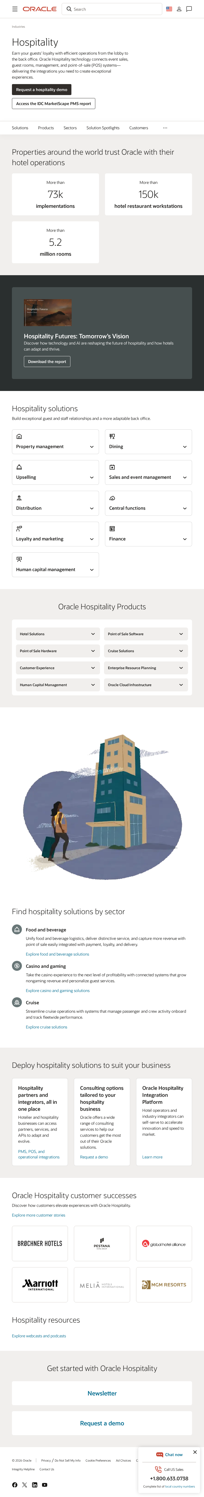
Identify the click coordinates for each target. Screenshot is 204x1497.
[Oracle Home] (40, 9)
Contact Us (47, 1469)
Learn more (152, 1156)
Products (46, 127)
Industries (18, 26)
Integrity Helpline (23, 1469)
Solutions (20, 127)
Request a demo (94, 1156)
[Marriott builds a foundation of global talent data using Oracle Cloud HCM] (40, 1285)
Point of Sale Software (126, 633)
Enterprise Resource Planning (132, 667)
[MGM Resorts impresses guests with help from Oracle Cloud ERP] (164, 1285)
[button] (15, 9)
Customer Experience (37, 667)
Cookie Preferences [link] (98, 1460)
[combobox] (112, 9)
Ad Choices (123, 1460)
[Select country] (169, 9)
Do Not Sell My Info (68, 1460)
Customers (138, 127)
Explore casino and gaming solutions (58, 990)
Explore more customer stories (38, 1215)
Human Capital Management (43, 684)
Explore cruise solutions (46, 1026)
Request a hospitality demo (41, 89)
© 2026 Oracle (21, 1460)
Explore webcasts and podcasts (39, 1335)
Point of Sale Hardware (38, 650)
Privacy (46, 1460)
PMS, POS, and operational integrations (38, 1154)
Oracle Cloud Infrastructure (130, 684)
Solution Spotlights (103, 127)
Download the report (47, 361)
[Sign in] (179, 9)
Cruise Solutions (121, 650)
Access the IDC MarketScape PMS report (53, 103)
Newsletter (102, 1393)
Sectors (70, 127)
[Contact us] (189, 9)
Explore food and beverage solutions (57, 954)
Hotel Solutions (32, 633)
